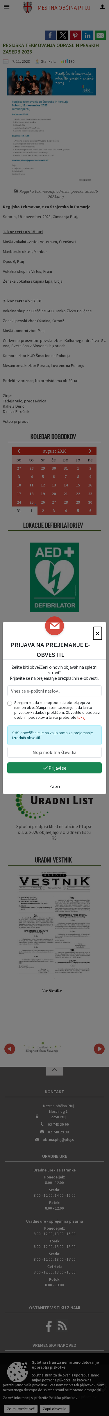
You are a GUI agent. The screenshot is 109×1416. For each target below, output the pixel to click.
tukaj (81, 717)
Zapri (54, 786)
